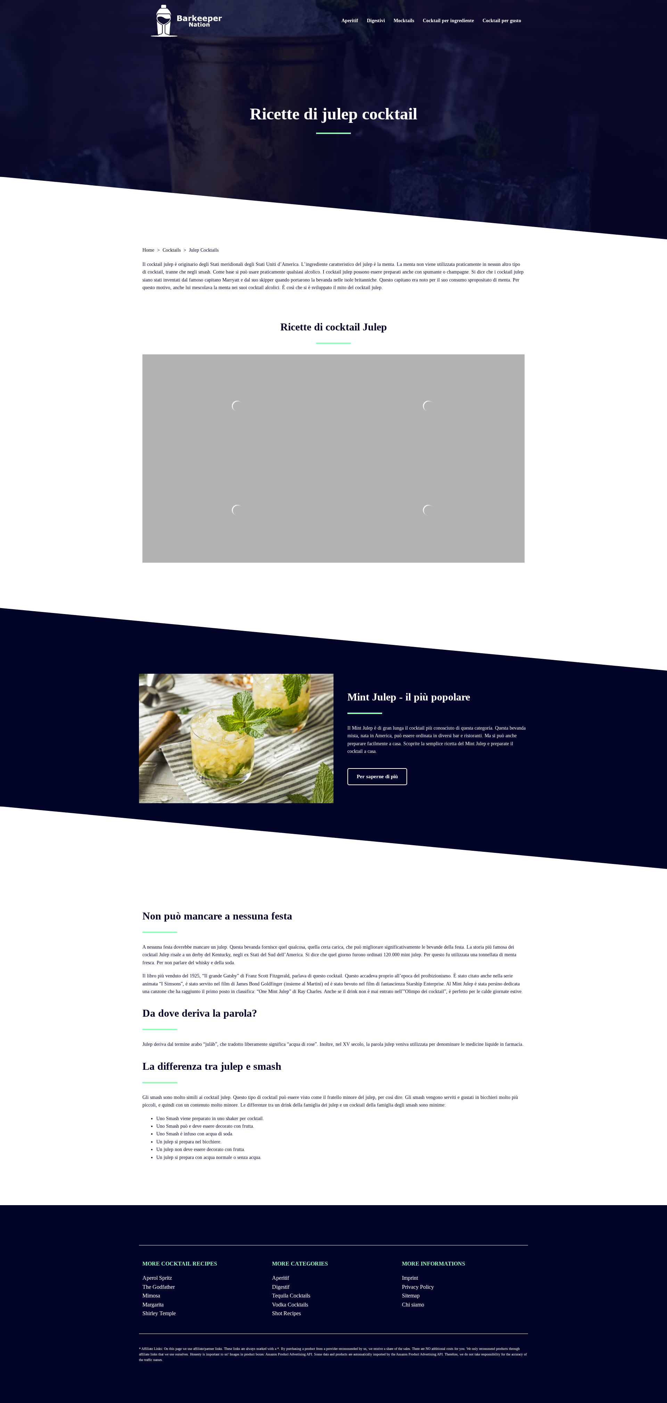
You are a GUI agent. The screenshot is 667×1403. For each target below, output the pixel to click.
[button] (377, 776)
